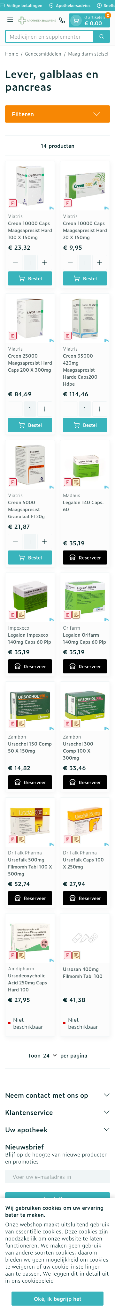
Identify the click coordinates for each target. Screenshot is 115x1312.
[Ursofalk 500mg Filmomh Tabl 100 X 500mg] (30, 822)
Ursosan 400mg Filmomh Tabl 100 (83, 972)
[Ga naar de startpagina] (37, 20)
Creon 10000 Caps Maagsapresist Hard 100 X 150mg (30, 230)
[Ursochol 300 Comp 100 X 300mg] (85, 706)
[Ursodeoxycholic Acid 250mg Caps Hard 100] (30, 938)
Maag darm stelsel (88, 53)
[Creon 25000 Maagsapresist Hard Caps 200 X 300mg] (30, 318)
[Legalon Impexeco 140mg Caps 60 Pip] (30, 597)
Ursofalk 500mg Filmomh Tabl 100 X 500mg (30, 866)
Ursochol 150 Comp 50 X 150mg (30, 747)
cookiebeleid (38, 1280)
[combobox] (49, 36)
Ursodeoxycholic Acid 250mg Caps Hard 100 (27, 982)
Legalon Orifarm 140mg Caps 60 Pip (84, 638)
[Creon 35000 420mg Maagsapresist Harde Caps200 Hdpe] (85, 318)
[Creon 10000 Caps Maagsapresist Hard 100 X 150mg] (30, 185)
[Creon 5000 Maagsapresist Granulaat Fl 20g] (30, 464)
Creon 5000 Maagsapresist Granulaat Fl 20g (26, 509)
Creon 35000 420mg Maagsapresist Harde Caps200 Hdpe (80, 369)
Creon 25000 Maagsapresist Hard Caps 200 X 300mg (30, 362)
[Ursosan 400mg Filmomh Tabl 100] (85, 938)
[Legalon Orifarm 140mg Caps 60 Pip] (85, 597)
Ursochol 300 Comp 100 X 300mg (78, 750)
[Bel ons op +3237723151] (62, 20)
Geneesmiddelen (43, 53)
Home (11, 53)
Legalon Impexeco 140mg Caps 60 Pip (29, 638)
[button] (57, 114)
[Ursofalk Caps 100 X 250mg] (85, 822)
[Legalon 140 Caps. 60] (85, 464)
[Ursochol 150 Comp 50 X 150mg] (30, 706)
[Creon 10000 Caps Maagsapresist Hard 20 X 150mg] (85, 185)
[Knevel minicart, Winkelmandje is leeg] (76, 20)
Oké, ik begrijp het (57, 1298)
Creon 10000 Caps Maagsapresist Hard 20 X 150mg (85, 230)
